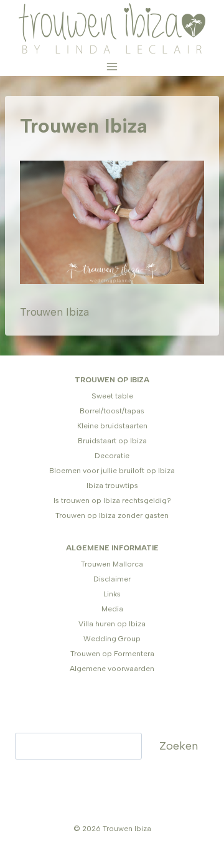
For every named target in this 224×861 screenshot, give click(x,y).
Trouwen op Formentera (112, 653)
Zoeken (178, 746)
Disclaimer (112, 579)
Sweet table (112, 396)
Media (112, 609)
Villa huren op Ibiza (112, 623)
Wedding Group (112, 638)
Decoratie (112, 455)
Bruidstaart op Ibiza (112, 440)
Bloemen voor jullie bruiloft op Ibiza (112, 470)
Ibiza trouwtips (112, 485)
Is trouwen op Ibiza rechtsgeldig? (112, 500)
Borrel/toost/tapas (112, 411)
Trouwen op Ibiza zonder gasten (112, 515)
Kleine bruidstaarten (112, 425)
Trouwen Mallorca (112, 564)
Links (112, 594)
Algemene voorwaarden (112, 668)
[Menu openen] (112, 66)
